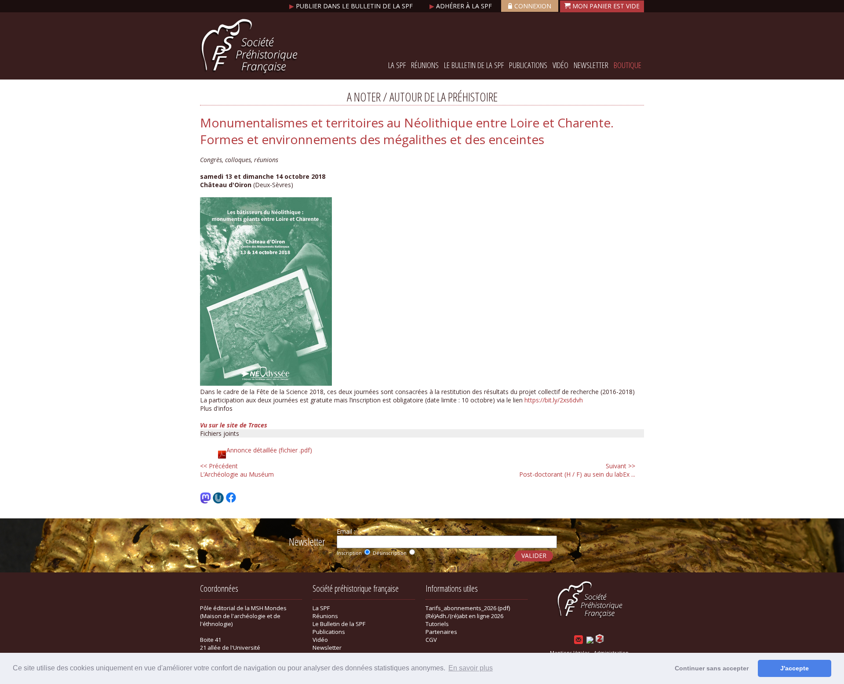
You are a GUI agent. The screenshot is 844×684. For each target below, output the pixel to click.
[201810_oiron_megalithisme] (266, 383)
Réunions (425, 65)
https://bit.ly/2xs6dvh (553, 400)
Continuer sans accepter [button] (712, 668)
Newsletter (591, 65)
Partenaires (441, 632)
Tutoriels (437, 624)
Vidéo (560, 65)
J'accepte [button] (794, 668)
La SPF (397, 65)
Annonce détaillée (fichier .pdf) (269, 450)
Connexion (532, 6)
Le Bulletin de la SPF (474, 65)
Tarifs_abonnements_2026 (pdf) (468, 608)
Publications (528, 65)
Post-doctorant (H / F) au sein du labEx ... (577, 470)
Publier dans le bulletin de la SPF (352, 6)
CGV (431, 640)
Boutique (627, 65)
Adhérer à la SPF (461, 6)
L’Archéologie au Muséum (237, 470)
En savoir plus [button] (470, 668)
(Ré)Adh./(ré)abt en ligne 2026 (464, 616)
